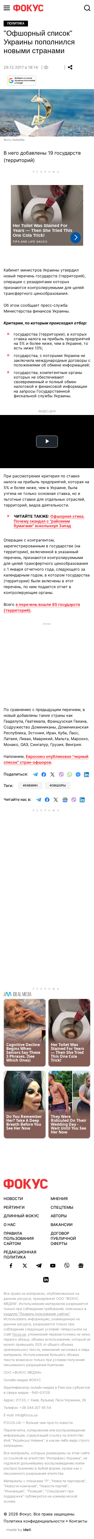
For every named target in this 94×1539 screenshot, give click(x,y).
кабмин (31, 785)
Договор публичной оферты (63, 1238)
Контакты (78, 1521)
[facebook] (11, 1265)
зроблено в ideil (19, 1530)
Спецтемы (62, 1207)
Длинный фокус (21, 1215)
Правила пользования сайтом (19, 1238)
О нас (10, 1224)
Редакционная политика (20, 1255)
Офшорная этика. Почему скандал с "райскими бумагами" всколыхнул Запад (49, 521)
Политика (15, 23)
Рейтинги (14, 1207)
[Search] (87, 8)
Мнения (59, 1198)
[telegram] (39, 1265)
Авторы (59, 1215)
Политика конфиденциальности (34, 1521)
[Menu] (7, 8)
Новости (13, 1198)
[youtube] (53, 1265)
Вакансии (62, 1224)
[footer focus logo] (26, 1184)
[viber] (67, 1265)
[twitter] (25, 1265)
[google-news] (81, 1265)
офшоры (59, 785)
